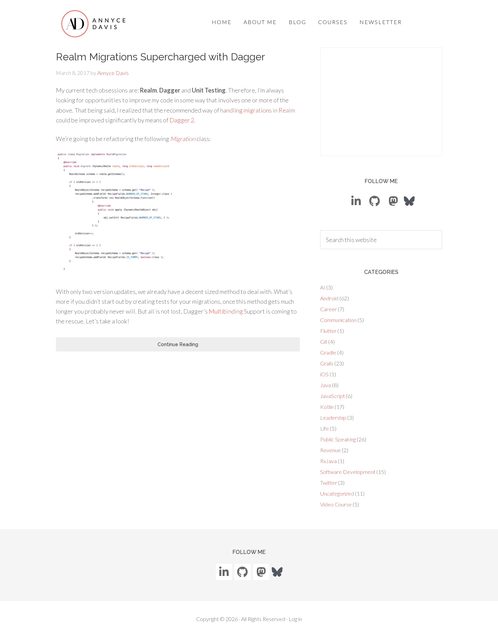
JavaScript (332, 396)
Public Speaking (338, 439)
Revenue (330, 450)
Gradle (328, 352)
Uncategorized (337, 493)
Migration (182, 138)
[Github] (375, 201)
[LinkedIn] (356, 201)
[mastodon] (393, 201)
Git (323, 341)
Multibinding (226, 311)
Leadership (333, 417)
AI (322, 287)
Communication (338, 320)
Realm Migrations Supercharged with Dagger (160, 57)
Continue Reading (178, 344)
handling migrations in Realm (257, 110)
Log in (295, 619)
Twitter (328, 482)
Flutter (328, 330)
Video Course (336, 504)
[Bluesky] (409, 200)
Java (325, 385)
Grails (326, 363)
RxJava (328, 461)
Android (329, 298)
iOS (324, 374)
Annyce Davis (93, 23)
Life (324, 428)
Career (328, 309)
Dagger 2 (181, 120)
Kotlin (327, 406)
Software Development (347, 472)
